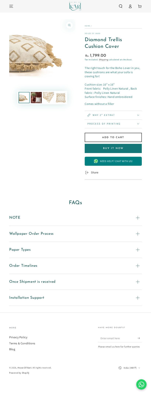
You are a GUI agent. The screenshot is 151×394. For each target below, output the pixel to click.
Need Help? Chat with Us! (116, 161)
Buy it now (113, 148)
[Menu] (11, 6)
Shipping (103, 59)
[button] (120, 6)
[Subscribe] (140, 338)
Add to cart (113, 137)
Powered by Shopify (19, 372)
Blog (12, 349)
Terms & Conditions (22, 343)
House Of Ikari (93, 33)
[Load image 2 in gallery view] (36, 97)
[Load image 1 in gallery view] (24, 97)
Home (87, 26)
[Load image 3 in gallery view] (48, 97)
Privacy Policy (18, 337)
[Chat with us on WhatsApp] (141, 384)
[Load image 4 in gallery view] (60, 97)
